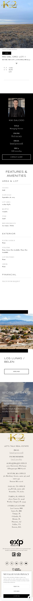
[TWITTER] (12, 563)
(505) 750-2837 (16, 459)
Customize (16, 591)
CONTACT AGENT (16, 157)
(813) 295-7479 (16, 136)
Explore (16, 371)
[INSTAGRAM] (21, 563)
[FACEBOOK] (7, 563)
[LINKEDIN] (16, 563)
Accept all (16, 596)
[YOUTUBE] (26, 563)
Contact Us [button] (10, 421)
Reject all (16, 586)
